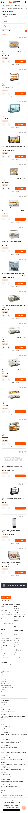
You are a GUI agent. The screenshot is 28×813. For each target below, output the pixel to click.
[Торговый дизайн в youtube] (5, 600)
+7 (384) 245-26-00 (5, 774)
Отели (2, 677)
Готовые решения (5, 638)
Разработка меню (5, 636)
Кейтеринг (3, 674)
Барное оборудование (18, 8)
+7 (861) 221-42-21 (5, 704)
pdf (19, 585)
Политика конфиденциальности (9, 792)
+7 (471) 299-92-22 (5, 745)
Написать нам (6, 597)
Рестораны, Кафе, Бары (7, 664)
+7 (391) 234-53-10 (5, 779)
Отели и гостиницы (6, 612)
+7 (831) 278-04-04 (5, 757)
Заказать (20, 61)
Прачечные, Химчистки (7, 687)
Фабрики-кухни (5, 683)
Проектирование (5, 631)
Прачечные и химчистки (20, 646)
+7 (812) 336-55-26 (5, 714)
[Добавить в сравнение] (22, 37)
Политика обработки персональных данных (12, 795)
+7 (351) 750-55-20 (5, 767)
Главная (3, 8)
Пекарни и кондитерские (7, 614)
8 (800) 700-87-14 (19, 616)
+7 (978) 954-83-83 (5, 726)
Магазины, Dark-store (6, 666)
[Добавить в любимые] (25, 37)
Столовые (3, 681)
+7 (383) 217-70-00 (5, 784)
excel (24, 585)
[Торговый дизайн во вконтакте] (2, 600)
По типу (9, 8)
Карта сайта (4, 790)
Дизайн (3, 642)
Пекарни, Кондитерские (7, 679)
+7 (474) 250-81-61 (5, 750)
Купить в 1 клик (15, 64)
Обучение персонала (6, 640)
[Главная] (14, 2)
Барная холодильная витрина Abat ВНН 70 (14, 116)
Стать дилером (5, 647)
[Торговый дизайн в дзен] (8, 600)
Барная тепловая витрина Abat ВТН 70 (13, 211)
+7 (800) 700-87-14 (5, 739)
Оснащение (4, 633)
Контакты (16, 610)
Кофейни (3, 669)
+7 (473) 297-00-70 (5, 721)
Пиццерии (3, 689)
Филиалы (16, 608)
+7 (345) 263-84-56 (5, 732)
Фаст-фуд (16, 644)
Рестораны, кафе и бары (7, 623)
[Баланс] (20, 37)
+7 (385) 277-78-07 (5, 709)
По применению (5, 657)
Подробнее (19, 807)
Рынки (2, 691)
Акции (15, 606)
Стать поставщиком (6, 650)
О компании (17, 604)
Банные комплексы (6, 685)
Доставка (16, 612)
